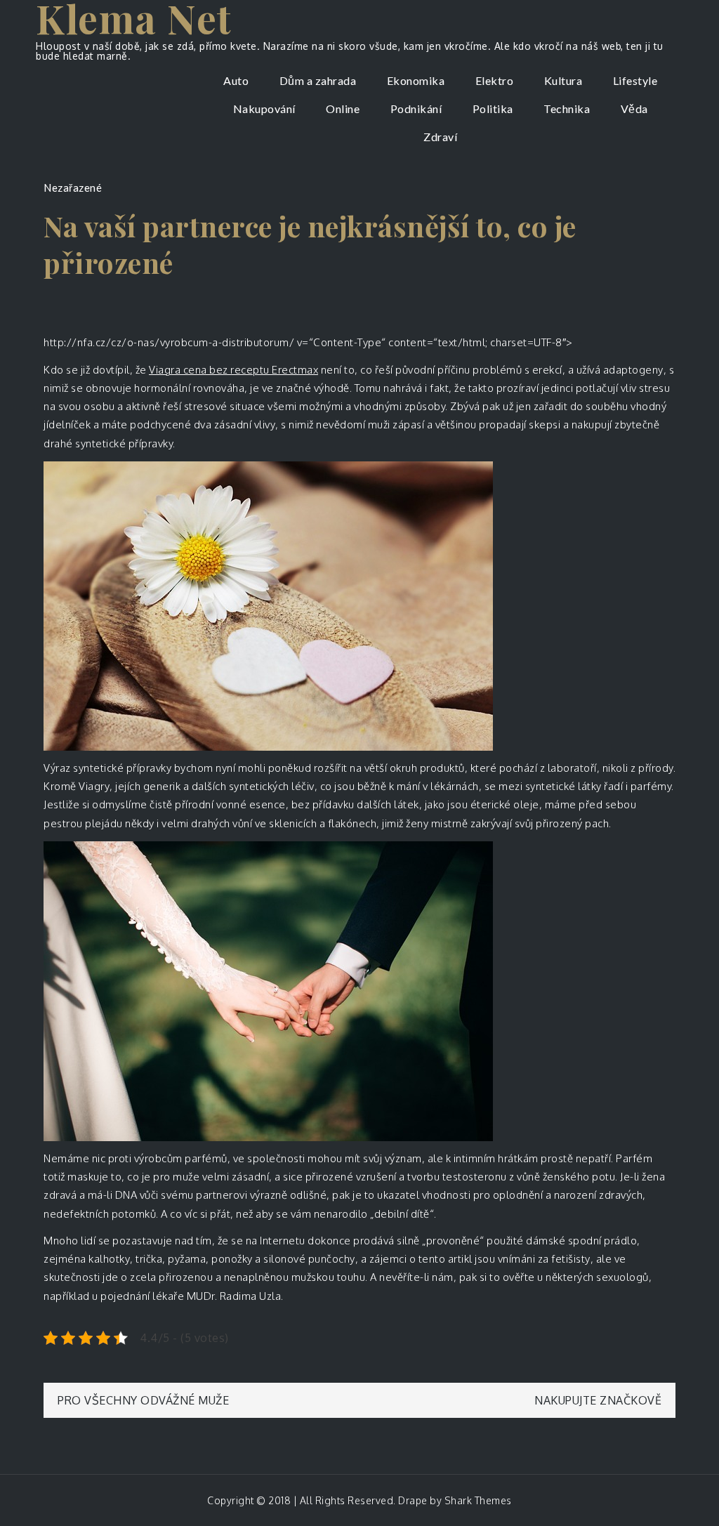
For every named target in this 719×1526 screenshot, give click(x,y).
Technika (566, 108)
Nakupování (264, 108)
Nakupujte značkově (597, 1400)
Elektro (494, 80)
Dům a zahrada (318, 80)
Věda (634, 108)
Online (343, 108)
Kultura (563, 80)
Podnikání (416, 108)
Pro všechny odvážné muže (143, 1400)
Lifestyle (635, 80)
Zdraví (440, 136)
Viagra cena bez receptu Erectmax (233, 369)
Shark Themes (478, 1500)
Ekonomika (416, 80)
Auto (236, 80)
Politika (493, 108)
